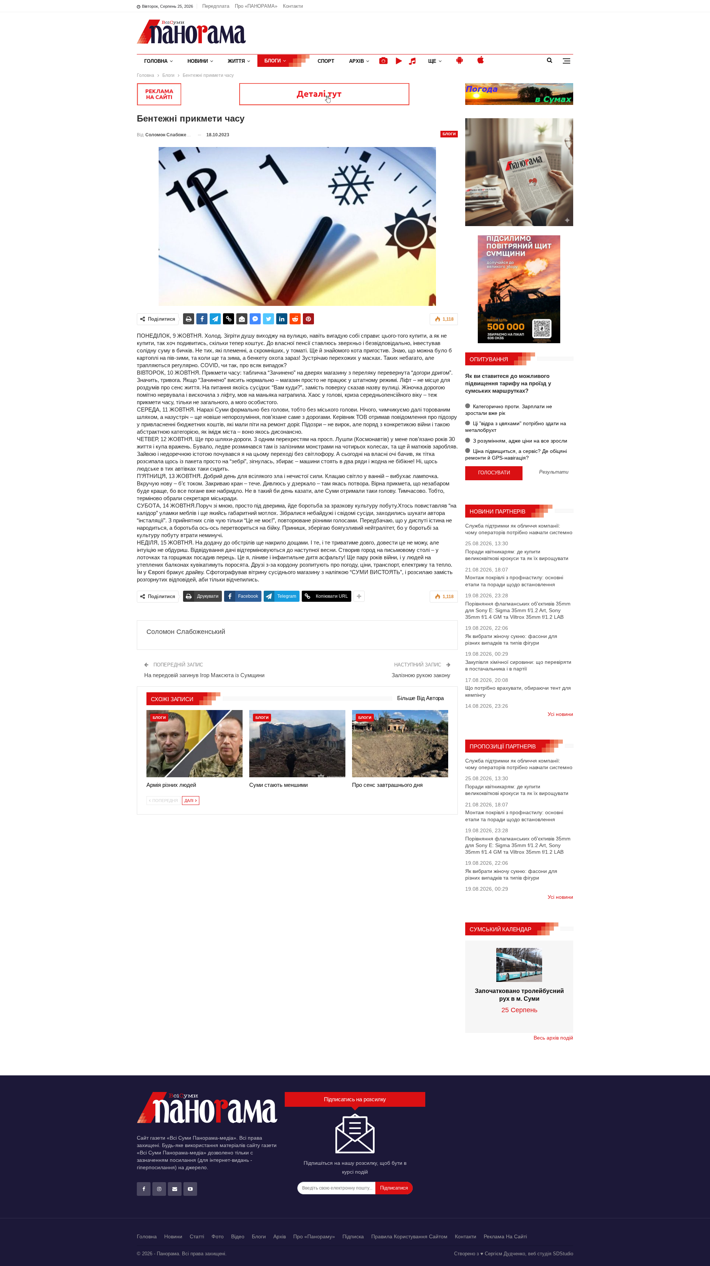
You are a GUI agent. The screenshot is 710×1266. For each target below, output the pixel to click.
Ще (432, 61)
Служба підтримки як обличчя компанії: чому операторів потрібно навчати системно (518, 529)
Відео (237, 1236)
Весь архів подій (553, 1038)
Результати (553, 472)
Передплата (215, 6)
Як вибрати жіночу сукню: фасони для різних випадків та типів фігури (511, 639)
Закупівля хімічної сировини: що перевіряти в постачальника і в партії (518, 665)
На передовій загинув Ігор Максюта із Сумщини (204, 675)
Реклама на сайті (505, 1236)
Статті (197, 1236)
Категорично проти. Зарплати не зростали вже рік (508, 409)
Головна (156, 61)
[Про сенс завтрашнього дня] (400, 743)
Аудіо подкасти (413, 61)
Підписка (353, 1236)
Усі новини (560, 714)
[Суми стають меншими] (297, 743)
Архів (356, 61)
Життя (236, 61)
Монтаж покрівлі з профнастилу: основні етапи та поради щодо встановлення (514, 580)
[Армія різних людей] (194, 743)
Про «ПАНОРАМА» (256, 6)
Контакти (293, 6)
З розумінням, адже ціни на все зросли (519, 441)
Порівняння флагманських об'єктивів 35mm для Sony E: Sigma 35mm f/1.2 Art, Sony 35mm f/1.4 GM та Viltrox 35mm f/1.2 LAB (518, 610)
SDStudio (563, 1253)
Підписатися (394, 1188)
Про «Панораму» (314, 1236)
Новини (197, 61)
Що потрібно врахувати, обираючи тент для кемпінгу (518, 691)
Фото (218, 1236)
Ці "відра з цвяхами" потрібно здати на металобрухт (515, 426)
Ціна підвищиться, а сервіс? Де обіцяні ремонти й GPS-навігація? (516, 454)
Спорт (326, 61)
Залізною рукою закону (421, 675)
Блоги (272, 61)
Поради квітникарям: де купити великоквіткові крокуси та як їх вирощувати (516, 555)
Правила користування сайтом (409, 1236)
